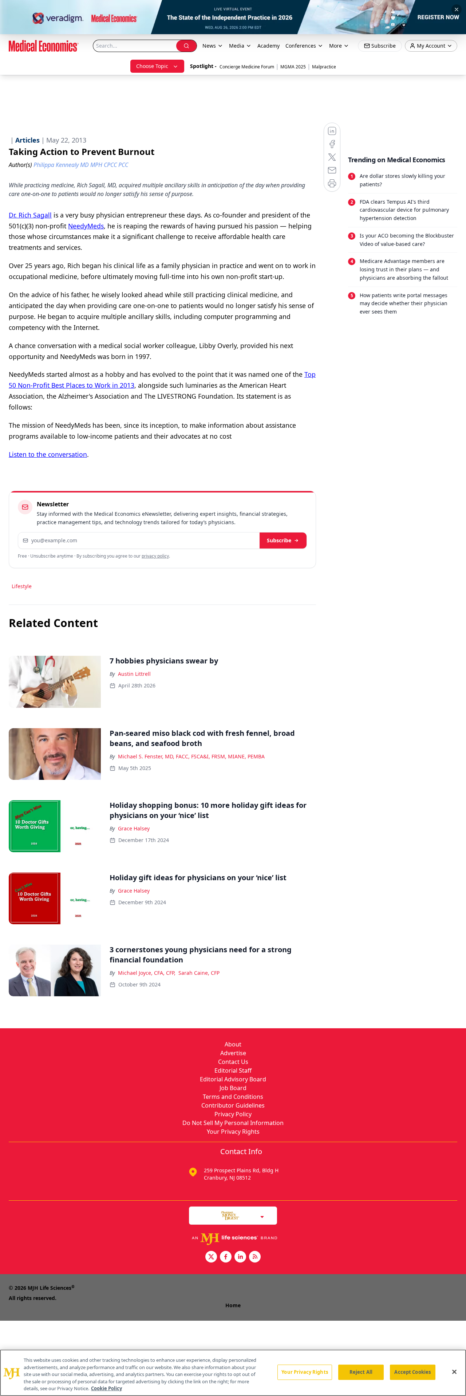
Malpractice (324, 67)
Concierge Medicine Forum (247, 67)
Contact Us (233, 1062)
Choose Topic (152, 66)
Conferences (300, 45)
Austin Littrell (134, 673)
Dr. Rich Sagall (30, 215)
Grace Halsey (134, 828)
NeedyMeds (86, 226)
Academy (268, 45)
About (233, 1044)
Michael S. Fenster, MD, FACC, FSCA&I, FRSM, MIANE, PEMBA (191, 756)
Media (236, 45)
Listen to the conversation (48, 454)
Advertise (233, 1053)
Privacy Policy (233, 1114)
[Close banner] (456, 9)
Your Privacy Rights (233, 1132)
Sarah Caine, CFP (199, 972)
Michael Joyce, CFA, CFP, (146, 972)
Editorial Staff (233, 1070)
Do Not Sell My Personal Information (233, 1123)
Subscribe (279, 540)
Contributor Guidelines (233, 1105)
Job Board (233, 1088)
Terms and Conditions (233, 1097)
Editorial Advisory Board (233, 1079)
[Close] (454, 1372)
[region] (233, 1372)
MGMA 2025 (293, 67)
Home (233, 1305)
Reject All (361, 1372)
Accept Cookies (412, 1372)
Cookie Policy (106, 1388)
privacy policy (155, 556)
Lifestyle (22, 586)
